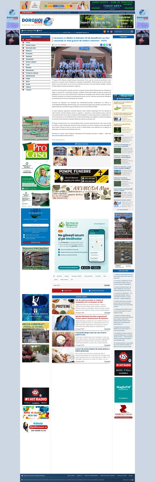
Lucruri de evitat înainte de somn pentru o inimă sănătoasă (92, 350)
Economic (29, 53)
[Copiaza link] (110, 45)
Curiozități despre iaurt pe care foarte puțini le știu (90, 334)
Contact (28, 90)
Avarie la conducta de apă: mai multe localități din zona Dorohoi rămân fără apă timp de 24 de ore (122, 288)
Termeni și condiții (121, 475)
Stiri (72, 279)
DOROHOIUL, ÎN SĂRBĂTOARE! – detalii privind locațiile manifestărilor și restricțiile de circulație (57, 12)
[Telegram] (107, 45)
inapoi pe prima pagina (97, 290)
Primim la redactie (32, 73)
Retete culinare (31, 62)
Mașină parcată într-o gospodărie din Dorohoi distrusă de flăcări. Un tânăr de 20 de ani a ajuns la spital (123, 344)
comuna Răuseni (88, 276)
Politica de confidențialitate (91, 475)
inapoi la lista (67, 290)
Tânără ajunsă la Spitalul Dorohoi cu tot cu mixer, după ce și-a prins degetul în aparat (123, 311)
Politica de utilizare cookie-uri (107, 475)
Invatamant (29, 59)
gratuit (56, 279)
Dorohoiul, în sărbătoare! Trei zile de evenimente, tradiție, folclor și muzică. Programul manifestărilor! (123, 282)
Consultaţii (98, 276)
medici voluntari (64, 279)
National (28, 51)
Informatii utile (31, 48)
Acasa (27, 42)
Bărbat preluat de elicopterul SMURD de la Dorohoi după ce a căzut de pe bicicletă (122, 328)
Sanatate (29, 56)
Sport (28, 81)
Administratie (30, 76)
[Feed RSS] (104, 31)
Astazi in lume (30, 45)
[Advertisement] (35, 104)
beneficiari (59, 276)
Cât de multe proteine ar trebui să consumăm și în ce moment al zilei (89, 301)
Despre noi (79, 475)
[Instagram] (111, 31)
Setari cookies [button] (71, 475)
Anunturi (28, 40)
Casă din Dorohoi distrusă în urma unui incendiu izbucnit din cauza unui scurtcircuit (123, 276)
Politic (28, 79)
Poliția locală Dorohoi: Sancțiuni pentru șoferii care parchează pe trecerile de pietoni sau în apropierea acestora (123, 304)
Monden (28, 67)
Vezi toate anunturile (122, 209)
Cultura (28, 87)
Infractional (30, 70)
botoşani (67, 276)
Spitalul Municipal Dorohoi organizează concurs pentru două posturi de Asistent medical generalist (91, 317)
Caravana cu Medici (76, 276)
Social (28, 84)
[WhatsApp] (104, 45)
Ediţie (104, 276)
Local (28, 65)
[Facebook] (108, 31)
